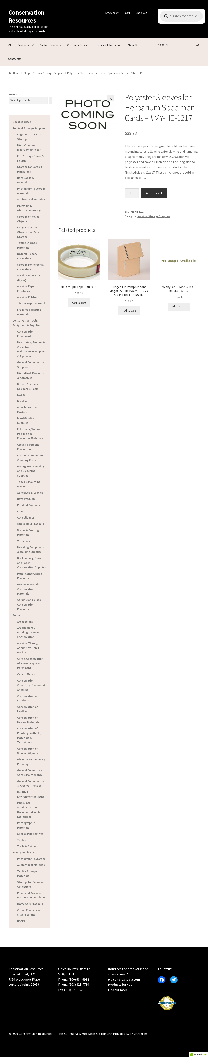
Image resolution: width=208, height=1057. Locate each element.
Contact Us (14, 59)
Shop (27, 73)
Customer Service (78, 45)
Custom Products (50, 45)
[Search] (50, 100)
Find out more (118, 990)
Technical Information (108, 45)
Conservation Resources (26, 16)
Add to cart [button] (79, 302)
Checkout (141, 13)
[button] (110, 98)
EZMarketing (139, 1034)
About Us (133, 45)
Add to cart (154, 193)
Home (16, 73)
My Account (112, 13)
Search (13, 94)
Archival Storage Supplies (48, 73)
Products (23, 45)
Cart (127, 13)
